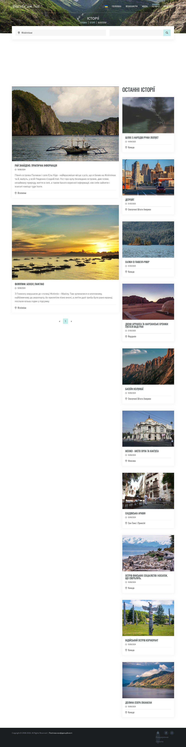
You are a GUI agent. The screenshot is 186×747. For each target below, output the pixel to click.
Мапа (145, 6)
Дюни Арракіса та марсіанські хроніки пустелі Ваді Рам (146, 325)
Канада (131, 147)
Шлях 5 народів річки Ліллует (141, 137)
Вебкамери (132, 6)
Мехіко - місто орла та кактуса (142, 451)
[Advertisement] (93, 61)
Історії (156, 6)
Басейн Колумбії (134, 389)
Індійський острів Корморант (141, 640)
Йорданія (132, 336)
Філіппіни (22, 193)
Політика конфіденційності (60, 733)
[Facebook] (166, 733)
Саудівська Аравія (135, 513)
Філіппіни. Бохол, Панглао (29, 284)
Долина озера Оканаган (138, 702)
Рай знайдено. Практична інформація (36, 165)
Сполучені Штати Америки (139, 209)
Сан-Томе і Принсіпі (136, 523)
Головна (116, 6)
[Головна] (28, 6)
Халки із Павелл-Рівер (137, 262)
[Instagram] (172, 733)
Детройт (129, 199)
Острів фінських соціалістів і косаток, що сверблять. (146, 577)
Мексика (132, 460)
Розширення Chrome (158, 739)
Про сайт (169, 6)
